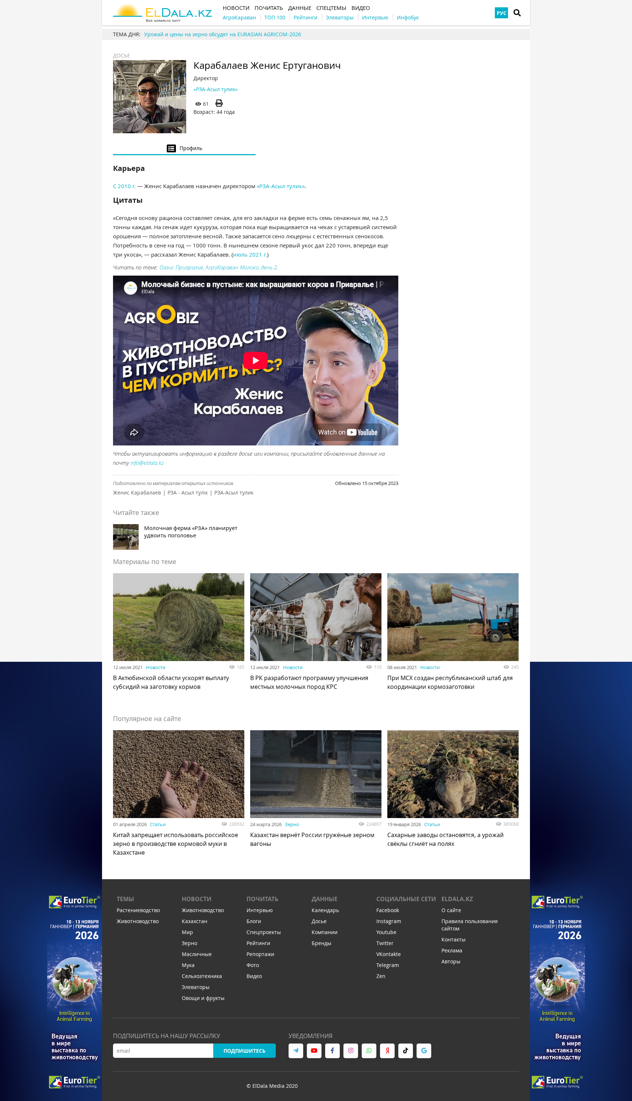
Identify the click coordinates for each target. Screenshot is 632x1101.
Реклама (451, 950)
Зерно (292, 824)
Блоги (254, 921)
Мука (188, 965)
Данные (325, 899)
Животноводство (138, 921)
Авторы (450, 961)
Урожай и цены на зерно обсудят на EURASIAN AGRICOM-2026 (222, 34)
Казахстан (194, 921)
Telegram (387, 965)
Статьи (158, 824)
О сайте (451, 910)
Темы (125, 899)
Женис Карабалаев (137, 492)
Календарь (325, 910)
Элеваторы (196, 987)
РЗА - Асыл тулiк (188, 492)
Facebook (387, 910)
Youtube (386, 932)
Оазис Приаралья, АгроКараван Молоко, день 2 (218, 267)
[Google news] (424, 1051)
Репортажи (260, 954)
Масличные (197, 954)
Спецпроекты (264, 932)
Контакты (453, 939)
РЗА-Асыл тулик (233, 492)
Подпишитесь (244, 1050)
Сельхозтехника (202, 976)
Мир (187, 932)
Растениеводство (138, 910)
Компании (325, 932)
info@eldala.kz (147, 462)
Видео (254, 976)
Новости (155, 667)
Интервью (260, 910)
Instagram (388, 921)
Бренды (321, 943)
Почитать (262, 899)
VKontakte (388, 954)
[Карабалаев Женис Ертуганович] (149, 96)
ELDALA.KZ (457, 899)
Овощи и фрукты (203, 997)
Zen (380, 976)
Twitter (385, 943)
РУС (502, 13)
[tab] (184, 148)
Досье (121, 55)
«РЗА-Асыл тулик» (215, 89)
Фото (253, 965)
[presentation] (184, 148)
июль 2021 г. (250, 254)
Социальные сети (406, 899)
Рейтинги (258, 943)
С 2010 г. (124, 186)
